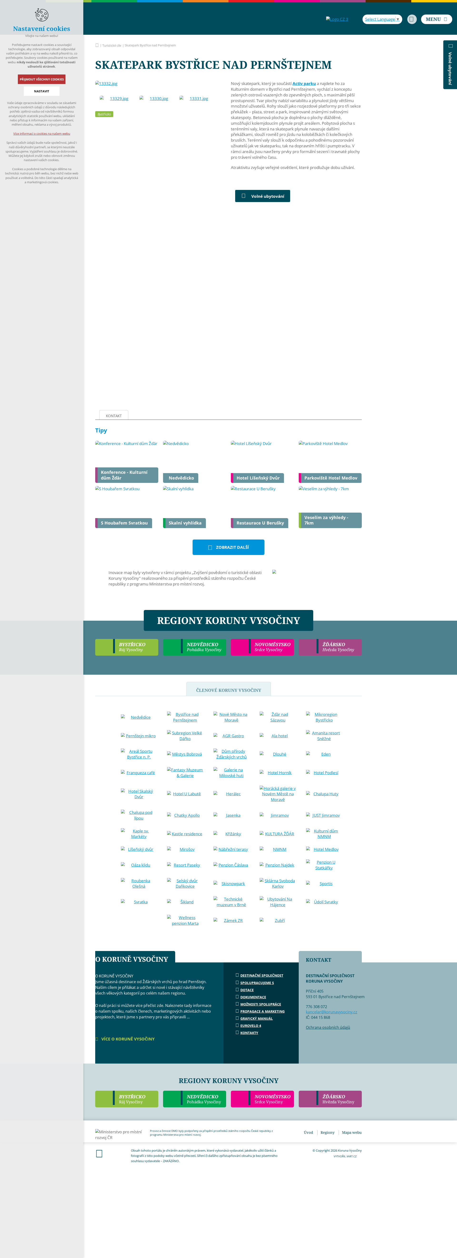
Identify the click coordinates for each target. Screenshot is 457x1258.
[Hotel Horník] (278, 773)
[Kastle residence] (185, 834)
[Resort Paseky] (185, 865)
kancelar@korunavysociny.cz (331, 1012)
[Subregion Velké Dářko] (185, 736)
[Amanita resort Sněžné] (324, 736)
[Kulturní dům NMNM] (324, 834)
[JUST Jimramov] (324, 815)
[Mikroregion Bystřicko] (324, 717)
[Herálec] (232, 794)
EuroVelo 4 (250, 1025)
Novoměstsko (273, 1099)
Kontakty (249, 1032)
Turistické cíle (111, 45)
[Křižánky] (232, 834)
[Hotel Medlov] (324, 849)
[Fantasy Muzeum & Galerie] (185, 772)
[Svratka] (139, 902)
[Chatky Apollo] (185, 815)
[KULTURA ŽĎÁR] (278, 834)
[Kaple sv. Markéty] (139, 834)
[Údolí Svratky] (324, 902)
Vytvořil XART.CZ (345, 1156)
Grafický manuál (256, 1018)
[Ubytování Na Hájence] (278, 902)
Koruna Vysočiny (97, 45)
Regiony (327, 1132)
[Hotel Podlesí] (324, 773)
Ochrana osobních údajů (328, 1027)
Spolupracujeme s (257, 983)
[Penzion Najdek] (278, 865)
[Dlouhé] (278, 754)
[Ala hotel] (278, 736)
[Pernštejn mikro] (139, 736)
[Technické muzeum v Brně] (232, 902)
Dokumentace (253, 997)
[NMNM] (278, 849)
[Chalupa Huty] (324, 794)
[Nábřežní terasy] (232, 849)
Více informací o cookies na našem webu (41, 133)
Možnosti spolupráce (260, 1004)
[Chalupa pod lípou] (139, 815)
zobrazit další (232, 547)
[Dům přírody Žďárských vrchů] (232, 754)
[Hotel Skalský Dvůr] (139, 794)
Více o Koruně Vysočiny (127, 1039)
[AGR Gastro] (232, 736)
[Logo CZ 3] (337, 19)
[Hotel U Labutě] (185, 794)
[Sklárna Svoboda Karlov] (278, 883)
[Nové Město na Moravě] (232, 717)
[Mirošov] (185, 849)
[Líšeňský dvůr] (139, 849)
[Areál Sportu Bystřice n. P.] (139, 754)
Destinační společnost (261, 975)
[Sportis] (324, 884)
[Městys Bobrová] (185, 754)
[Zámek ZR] (232, 920)
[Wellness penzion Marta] (185, 920)
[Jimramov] (278, 815)
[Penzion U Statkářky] (324, 865)
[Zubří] (278, 920)
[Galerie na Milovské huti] (232, 772)
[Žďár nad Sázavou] (278, 717)
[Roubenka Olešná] (139, 883)
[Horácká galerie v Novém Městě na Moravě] (278, 794)
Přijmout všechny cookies (42, 79)
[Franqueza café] (139, 773)
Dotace (247, 990)
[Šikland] (185, 902)
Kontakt (114, 415)
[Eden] (324, 754)
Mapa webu (352, 1132)
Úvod (308, 1132)
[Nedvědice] (139, 717)
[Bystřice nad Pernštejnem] (185, 717)
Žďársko (338, 1099)
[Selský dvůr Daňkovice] (185, 883)
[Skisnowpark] (232, 884)
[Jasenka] (232, 815)
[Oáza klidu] (139, 865)
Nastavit (41, 91)
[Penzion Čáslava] (232, 865)
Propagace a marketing (262, 1011)
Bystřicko (104, 114)
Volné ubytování (267, 196)
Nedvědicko (204, 1099)
